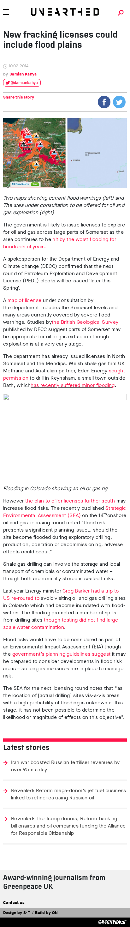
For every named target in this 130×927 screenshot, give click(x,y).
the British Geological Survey (85, 322)
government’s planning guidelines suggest (61, 654)
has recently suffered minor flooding (73, 385)
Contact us (13, 902)
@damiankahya (24, 83)
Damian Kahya (23, 74)
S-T (26, 912)
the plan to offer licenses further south (70, 500)
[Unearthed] (65, 12)
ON (55, 912)
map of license (25, 300)
